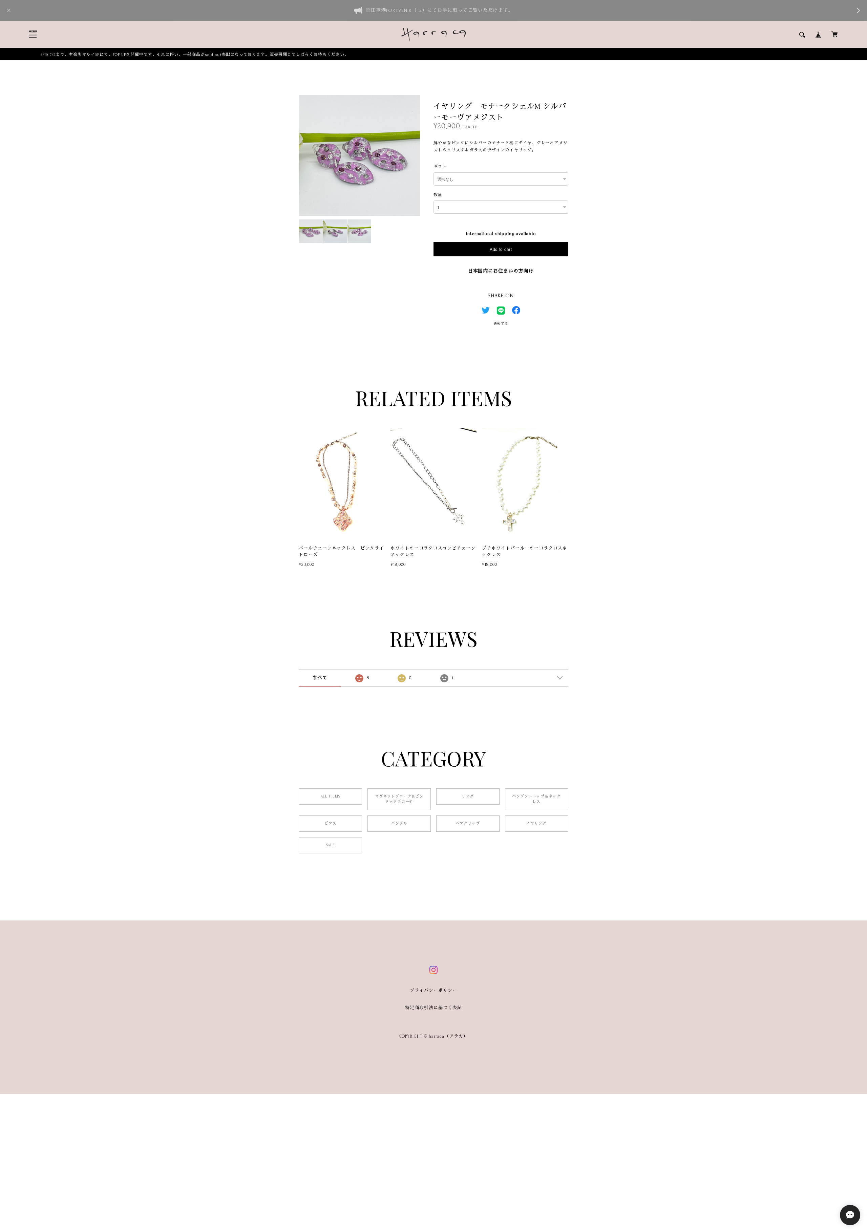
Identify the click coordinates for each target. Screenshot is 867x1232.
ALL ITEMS (331, 796)
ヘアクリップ (468, 824)
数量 (438, 195)
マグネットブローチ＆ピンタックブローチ (399, 799)
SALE (330, 845)
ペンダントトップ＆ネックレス (536, 799)
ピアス (330, 824)
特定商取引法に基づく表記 (433, 1007)
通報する (500, 323)
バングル (399, 824)
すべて (319, 677)
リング (468, 796)
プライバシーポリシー (433, 990)
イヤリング (536, 824)
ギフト (440, 167)
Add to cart (501, 249)
